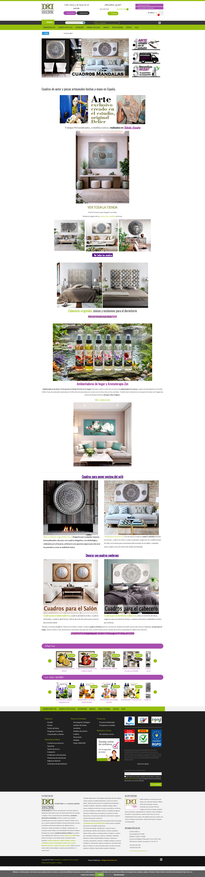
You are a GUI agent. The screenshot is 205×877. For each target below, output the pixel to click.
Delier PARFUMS (79, 743)
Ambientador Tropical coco (109, 700)
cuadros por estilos (65, 27)
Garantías (50, 746)
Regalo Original (117, 27)
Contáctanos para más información (94, 823)
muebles (92, 709)
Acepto (100, 874)
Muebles (106, 27)
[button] (47, 57)
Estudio (50, 722)
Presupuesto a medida (107, 725)
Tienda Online (70, 13)
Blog (136, 27)
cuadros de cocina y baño (62, 845)
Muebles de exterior (80, 731)
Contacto (114, 13)
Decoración (77, 737)
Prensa (49, 725)
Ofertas (116, 709)
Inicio (49, 22)
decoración (82, 709)
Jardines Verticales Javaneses (80, 726)
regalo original (104, 709)
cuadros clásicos (65, 840)
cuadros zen (66, 843)
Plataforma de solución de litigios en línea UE (56, 759)
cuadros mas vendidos (107, 216)
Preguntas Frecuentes (55, 731)
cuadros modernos (53, 840)
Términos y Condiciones (61, 860)
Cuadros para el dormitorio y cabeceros (120, 615)
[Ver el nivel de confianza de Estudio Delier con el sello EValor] (108, 749)
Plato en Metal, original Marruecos (58, 537)
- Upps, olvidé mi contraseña (145, 8)
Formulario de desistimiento (57, 764)
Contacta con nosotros (55, 743)
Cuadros (76, 734)
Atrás (46, 33)
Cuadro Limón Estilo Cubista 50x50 (86, 669)
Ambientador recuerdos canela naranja (64, 701)
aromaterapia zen (49, 709)
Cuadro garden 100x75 (131, 668)
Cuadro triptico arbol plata (131, 700)
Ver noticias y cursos (106, 734)
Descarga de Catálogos (81, 722)
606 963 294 (121, 9)
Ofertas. (129, 27)
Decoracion (79, 27)
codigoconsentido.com (102, 860)
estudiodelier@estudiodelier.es (138, 851)
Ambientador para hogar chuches (87, 701)
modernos (65, 615)
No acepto (109, 874)
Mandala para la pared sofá (114, 536)
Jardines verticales (93, 27)
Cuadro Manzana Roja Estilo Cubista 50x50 (109, 669)
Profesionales (84, 13)
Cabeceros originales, (80, 310)
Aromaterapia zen (49, 27)
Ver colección (102, 399)
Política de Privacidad (131, 778)
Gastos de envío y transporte (53, 750)
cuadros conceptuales (55, 843)
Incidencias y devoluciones (56, 755)
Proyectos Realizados (107, 722)
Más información (119, 874)
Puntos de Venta (53, 728)
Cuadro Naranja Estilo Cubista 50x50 (64, 669)
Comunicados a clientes (55, 734)
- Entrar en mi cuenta (143, 5)
